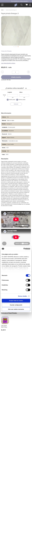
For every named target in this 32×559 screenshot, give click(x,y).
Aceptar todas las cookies (16, 300)
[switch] (28, 280)
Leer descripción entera (8, 63)
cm (12, 97)
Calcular (16, 104)
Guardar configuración (16, 305)
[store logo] (16, 5)
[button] (14, 47)
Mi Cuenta (30, 5)
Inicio (2, 10)
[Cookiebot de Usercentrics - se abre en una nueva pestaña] (23, 249)
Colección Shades (6, 51)
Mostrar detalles (22, 296)
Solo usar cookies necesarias (16, 309)
